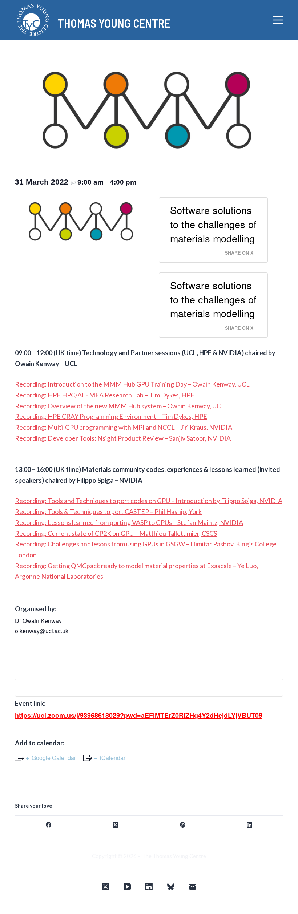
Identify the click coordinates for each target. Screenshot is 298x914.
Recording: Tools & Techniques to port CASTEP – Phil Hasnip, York (108, 511)
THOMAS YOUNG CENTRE (114, 23)
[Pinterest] (182, 825)
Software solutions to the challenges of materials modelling (213, 224)
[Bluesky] (171, 887)
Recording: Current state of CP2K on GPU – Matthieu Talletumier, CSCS (116, 533)
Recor (23, 395)
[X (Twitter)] (115, 825)
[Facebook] (48, 825)
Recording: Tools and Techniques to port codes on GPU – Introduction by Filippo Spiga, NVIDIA (148, 501)
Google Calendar (54, 757)
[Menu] (278, 20)
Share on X (239, 253)
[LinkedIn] (249, 825)
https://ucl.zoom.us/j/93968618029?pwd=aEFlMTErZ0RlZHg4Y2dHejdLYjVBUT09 (138, 715)
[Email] (193, 887)
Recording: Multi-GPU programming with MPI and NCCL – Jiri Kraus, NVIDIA (123, 427)
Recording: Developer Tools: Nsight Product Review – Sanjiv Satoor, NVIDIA (123, 438)
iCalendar (112, 757)
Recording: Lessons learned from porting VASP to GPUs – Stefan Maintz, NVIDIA (129, 522)
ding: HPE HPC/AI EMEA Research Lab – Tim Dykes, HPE (113, 395)
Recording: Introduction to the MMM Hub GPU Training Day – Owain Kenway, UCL (132, 384)
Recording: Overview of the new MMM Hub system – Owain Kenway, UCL (120, 406)
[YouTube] (127, 887)
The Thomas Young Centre (174, 856)
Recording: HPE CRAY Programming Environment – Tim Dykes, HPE (111, 416)
